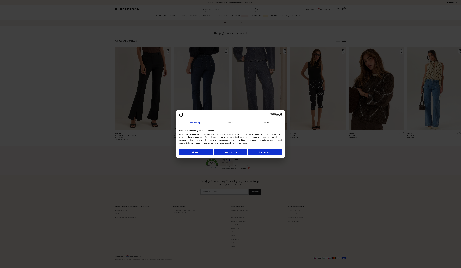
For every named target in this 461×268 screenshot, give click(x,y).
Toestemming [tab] (194, 123)
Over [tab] (266, 123)
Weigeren (196, 152)
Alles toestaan (265, 152)
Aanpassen (229, 152)
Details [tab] (231, 123)
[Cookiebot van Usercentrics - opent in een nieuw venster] (271, 115)
